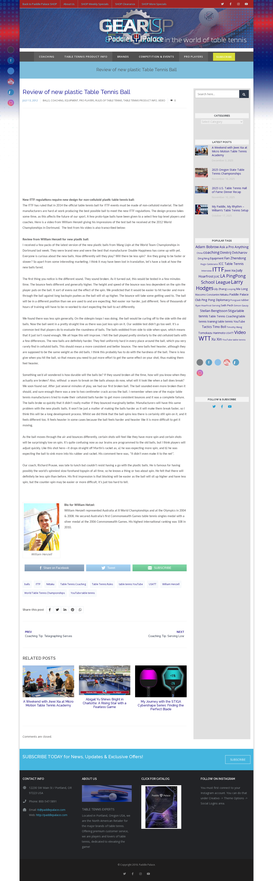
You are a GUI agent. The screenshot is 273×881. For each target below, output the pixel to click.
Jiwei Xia (230, 270)
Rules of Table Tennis (108, 100)
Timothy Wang (234, 327)
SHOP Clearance (125, 4)
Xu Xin (216, 339)
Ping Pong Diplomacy (215, 300)
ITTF (38, 584)
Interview (206, 270)
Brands (123, 56)
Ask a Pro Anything (234, 247)
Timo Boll (219, 327)
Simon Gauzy (241, 305)
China (200, 252)
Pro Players (193, 56)
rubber (245, 300)
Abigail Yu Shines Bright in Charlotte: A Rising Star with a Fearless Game (104, 703)
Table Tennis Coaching (73, 584)
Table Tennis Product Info (85, 56)
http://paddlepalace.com (51, 815)
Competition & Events (156, 56)
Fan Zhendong (235, 258)
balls (27, 584)
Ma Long (242, 289)
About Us (69, 4)
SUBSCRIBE (224, 57)
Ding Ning (203, 258)
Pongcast (235, 300)
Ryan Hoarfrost (203, 305)
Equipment (71, 100)
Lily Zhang (220, 289)
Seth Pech (227, 305)
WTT (205, 338)
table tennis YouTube (131, 584)
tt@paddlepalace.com (51, 810)
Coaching (46, 56)
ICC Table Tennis (231, 264)
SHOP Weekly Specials (95, 4)
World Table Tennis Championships (44, 593)
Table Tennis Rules (102, 584)
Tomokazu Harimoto (211, 333)
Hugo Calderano (209, 264)
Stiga (232, 310)
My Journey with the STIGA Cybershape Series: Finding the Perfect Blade (161, 705)
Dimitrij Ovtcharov (233, 252)
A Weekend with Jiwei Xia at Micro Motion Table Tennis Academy (48, 703)
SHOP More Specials (154, 4)
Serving (216, 305)
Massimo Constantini (207, 294)
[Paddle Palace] (136, 29)
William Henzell (170, 584)
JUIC (217, 276)
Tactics (207, 327)
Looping (231, 289)
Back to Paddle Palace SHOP (40, 4)
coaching (211, 252)
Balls (46, 100)
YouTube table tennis (83, 593)
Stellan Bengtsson (213, 311)
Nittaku (50, 584)
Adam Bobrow (207, 246)
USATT (152, 584)
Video (161, 100)
